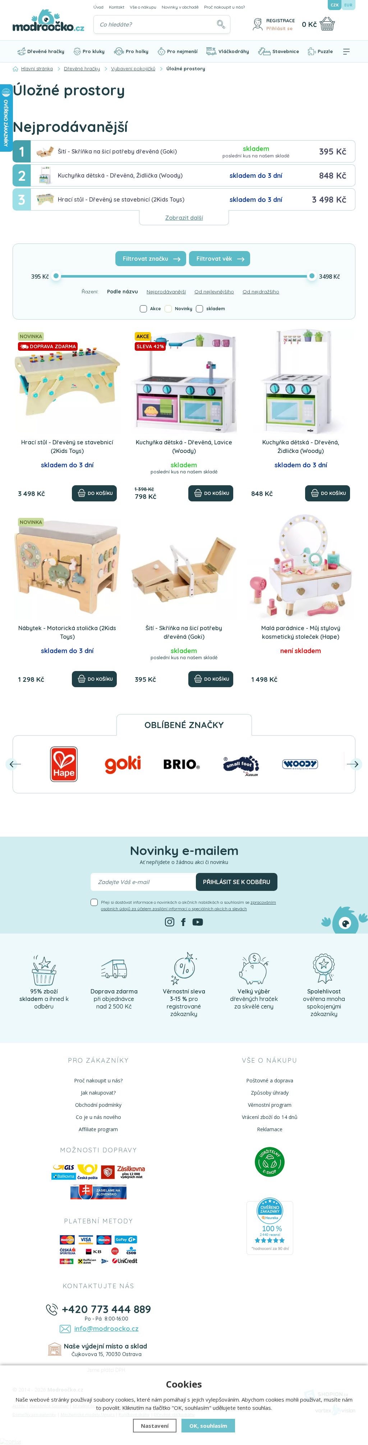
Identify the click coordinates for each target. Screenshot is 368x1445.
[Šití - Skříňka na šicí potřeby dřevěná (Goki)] (184, 567)
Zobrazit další (184, 217)
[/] (43, 968)
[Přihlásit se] (258, 24)
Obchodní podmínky (98, 1104)
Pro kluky (94, 51)
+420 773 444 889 (106, 1309)
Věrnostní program (269, 1104)
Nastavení (155, 1425)
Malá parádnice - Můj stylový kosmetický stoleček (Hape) (300, 632)
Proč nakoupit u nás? (224, 7)
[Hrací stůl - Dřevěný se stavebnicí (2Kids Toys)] (67, 381)
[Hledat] (221, 24)
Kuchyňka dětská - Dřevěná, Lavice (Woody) (184, 446)
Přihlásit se (279, 28)
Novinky (183, 308)
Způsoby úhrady (270, 1092)
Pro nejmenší (182, 51)
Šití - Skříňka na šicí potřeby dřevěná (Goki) (117, 151)
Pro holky (137, 51)
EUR (348, 5)
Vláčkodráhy (233, 51)
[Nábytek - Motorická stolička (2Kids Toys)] (67, 567)
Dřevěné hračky (45, 51)
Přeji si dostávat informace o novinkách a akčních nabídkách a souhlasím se (188, 905)
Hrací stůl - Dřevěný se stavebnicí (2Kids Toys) (121, 199)
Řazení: (90, 291)
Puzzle (325, 51)
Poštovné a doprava (269, 1080)
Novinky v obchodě (180, 7)
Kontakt (116, 7)
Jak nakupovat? (98, 1092)
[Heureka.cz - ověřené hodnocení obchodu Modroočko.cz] (270, 1226)
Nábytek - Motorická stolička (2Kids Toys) (67, 632)
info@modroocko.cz (106, 1328)
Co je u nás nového (98, 1117)
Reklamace (269, 1129)
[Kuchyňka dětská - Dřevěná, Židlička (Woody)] (301, 381)
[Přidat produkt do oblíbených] (112, 337)
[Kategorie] (346, 51)
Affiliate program (98, 1129)
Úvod (98, 7)
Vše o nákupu (143, 7)
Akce (155, 308)
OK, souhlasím (208, 1425)
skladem (215, 308)
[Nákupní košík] (327, 23)
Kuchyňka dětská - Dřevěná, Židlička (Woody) (120, 175)
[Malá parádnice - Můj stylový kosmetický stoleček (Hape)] (301, 567)
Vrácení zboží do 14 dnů (270, 1117)
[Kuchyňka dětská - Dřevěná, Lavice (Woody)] (184, 381)
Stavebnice (285, 51)
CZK (335, 5)
